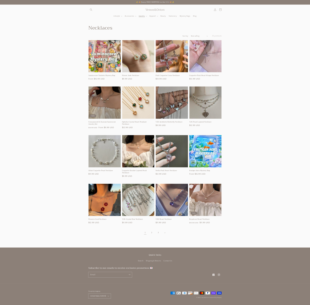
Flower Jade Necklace (130, 75)
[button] (91, 9)
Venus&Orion (205, 297)
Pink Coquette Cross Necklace (168, 75)
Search (140, 261)
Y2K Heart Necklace (164, 219)
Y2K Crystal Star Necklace (132, 219)
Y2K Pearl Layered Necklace (200, 122)
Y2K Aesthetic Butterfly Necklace (169, 122)
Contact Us (167, 261)
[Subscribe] (129, 274)
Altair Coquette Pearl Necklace (100, 170)
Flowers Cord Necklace (97, 219)
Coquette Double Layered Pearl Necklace (134, 171)
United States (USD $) (98, 296)
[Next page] (164, 232)
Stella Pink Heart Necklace (166, 170)
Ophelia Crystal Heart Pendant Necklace (134, 123)
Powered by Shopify (215, 297)
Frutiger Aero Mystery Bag (199, 170)
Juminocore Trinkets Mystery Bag (101, 75)
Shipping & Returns (153, 261)
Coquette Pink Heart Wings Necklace (204, 75)
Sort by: (185, 36)
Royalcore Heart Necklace (199, 219)
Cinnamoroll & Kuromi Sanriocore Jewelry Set (102, 123)
